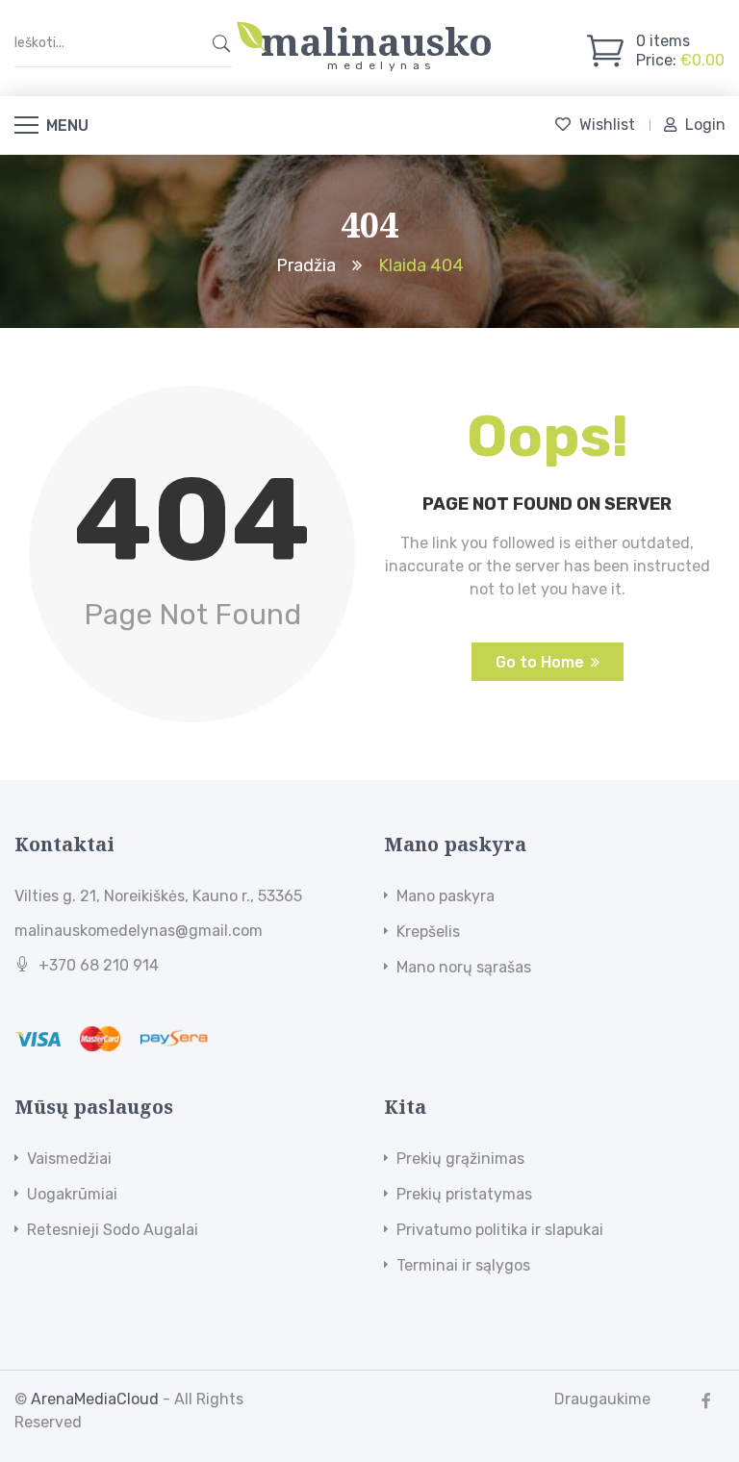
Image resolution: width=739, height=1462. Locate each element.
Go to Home (540, 662)
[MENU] (26, 124)
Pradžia (306, 264)
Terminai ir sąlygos (463, 1265)
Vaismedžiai (69, 1158)
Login (705, 124)
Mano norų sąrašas (463, 967)
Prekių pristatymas (464, 1194)
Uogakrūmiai (72, 1194)
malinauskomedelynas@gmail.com (138, 930)
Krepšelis (428, 931)
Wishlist (607, 124)
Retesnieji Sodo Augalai (112, 1230)
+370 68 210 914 (98, 965)
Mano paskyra (445, 896)
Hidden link (377, 31)
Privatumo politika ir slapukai (499, 1230)
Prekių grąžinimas (460, 1158)
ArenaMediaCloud (95, 1399)
